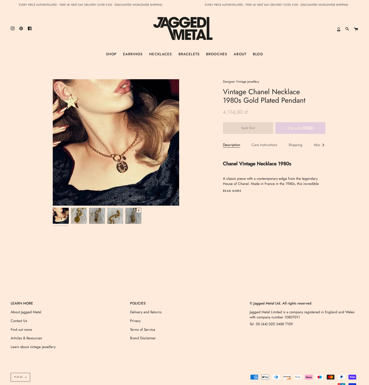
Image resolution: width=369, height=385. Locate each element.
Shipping (295, 144)
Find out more (21, 329)
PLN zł (18, 377)
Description (231, 144)
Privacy (135, 320)
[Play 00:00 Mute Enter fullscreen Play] (116, 142)
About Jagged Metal (26, 312)
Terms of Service (142, 329)
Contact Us (19, 320)
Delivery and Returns (146, 312)
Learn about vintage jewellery (33, 346)
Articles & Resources (26, 338)
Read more (232, 191)
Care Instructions (264, 144)
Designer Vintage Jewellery (241, 81)
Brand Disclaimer (143, 338)
